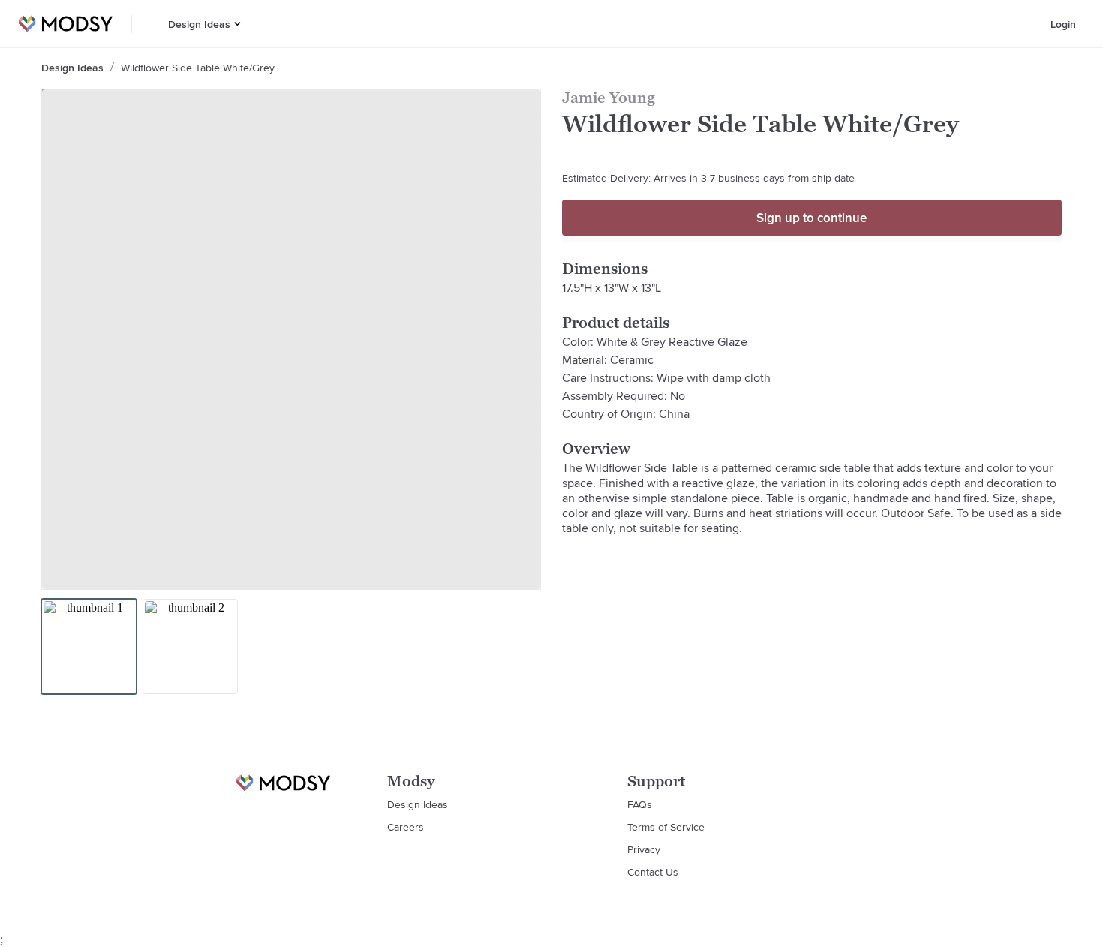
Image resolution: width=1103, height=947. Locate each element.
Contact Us (652, 872)
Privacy (643, 849)
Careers (405, 827)
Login (1063, 24)
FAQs (639, 804)
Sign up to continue (811, 218)
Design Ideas (199, 24)
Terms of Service (666, 827)
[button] (237, 24)
